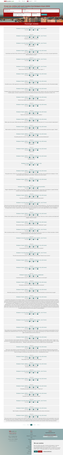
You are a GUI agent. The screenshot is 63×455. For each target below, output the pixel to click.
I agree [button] (36, 451)
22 (27, 424)
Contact (31, 434)
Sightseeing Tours (31, 439)
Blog (31, 437)
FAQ (19, 1)
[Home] (9, 1)
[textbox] (31, 11)
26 (34, 424)
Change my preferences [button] (47, 451)
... (26, 424)
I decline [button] (40, 451)
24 (31, 424)
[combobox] (31, 12)
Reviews (23, 1)
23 (29, 424)
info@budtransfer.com (50, 432)
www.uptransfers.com (12, 434)
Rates (31, 432)
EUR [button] (35, 1)
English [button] (30, 1)
